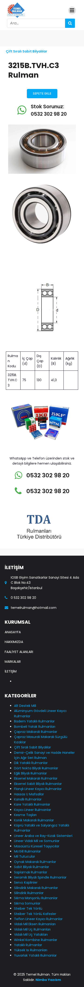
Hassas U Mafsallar (29, 794)
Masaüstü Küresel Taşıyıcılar (36, 846)
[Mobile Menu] (72, 10)
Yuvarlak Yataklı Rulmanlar (35, 955)
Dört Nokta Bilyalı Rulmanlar (36, 768)
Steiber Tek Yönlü (28, 908)
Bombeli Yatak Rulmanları (34, 726)
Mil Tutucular (24, 856)
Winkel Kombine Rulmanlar (35, 940)
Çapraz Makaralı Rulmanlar (35, 731)
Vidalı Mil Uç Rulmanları (32, 929)
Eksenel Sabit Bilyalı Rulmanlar (38, 783)
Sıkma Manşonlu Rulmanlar (36, 898)
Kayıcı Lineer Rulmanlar (32, 809)
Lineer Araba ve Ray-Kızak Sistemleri (43, 835)
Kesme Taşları (25, 815)
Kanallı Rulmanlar (28, 799)
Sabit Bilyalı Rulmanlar (31, 867)
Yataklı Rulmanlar (28, 945)
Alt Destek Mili (25, 705)
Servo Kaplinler (26, 882)
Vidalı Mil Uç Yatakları (31, 934)
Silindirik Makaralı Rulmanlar (36, 887)
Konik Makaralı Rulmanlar (34, 820)
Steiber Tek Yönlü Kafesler (35, 914)
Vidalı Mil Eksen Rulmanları (35, 924)
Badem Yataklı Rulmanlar (34, 721)
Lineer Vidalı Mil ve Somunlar (37, 841)
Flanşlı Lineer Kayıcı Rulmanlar (38, 789)
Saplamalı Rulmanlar (30, 872)
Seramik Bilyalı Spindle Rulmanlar (40, 877)
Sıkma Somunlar (27, 903)
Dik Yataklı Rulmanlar (31, 763)
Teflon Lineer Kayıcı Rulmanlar (38, 919)
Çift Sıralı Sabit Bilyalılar (26, 51)
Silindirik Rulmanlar (29, 893)
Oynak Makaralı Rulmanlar (35, 861)
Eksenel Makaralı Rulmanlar (35, 778)
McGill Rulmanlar (27, 851)
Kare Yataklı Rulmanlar (32, 804)
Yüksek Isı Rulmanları (30, 950)
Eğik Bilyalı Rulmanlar (30, 773)
